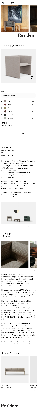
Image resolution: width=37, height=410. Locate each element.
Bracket (10, 108)
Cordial (10, 111)
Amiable (10, 104)
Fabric (3, 91)
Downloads (6, 147)
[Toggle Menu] (34, 2)
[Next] (33, 227)
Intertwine (11, 115)
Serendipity (11, 118)
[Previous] (29, 227)
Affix (9, 101)
